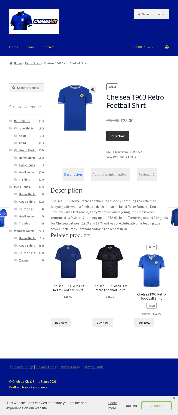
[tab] (73, 174)
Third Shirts (27, 253)
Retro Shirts (33, 63)
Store (30, 47)
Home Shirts (27, 158)
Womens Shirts (24, 231)
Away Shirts (27, 165)
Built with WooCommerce (28, 387)
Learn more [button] (112, 405)
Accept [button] (156, 405)
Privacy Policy (22, 367)
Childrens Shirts (25, 150)
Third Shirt (26, 209)
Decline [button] (131, 405)
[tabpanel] (110, 209)
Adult (22, 136)
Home (13, 47)
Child (22, 143)
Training (24, 223)
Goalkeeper (26, 172)
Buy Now (118, 136)
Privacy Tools (46, 367)
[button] (92, 89)
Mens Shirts (22, 187)
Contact (48, 47)
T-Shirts (24, 179)
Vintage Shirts (24, 128)
